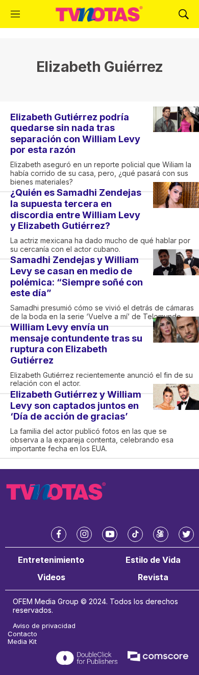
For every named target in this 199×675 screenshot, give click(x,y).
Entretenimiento (51, 560)
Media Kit (22, 641)
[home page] (99, 14)
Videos (51, 577)
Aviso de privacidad (44, 626)
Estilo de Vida (153, 560)
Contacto (22, 634)
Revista (153, 577)
